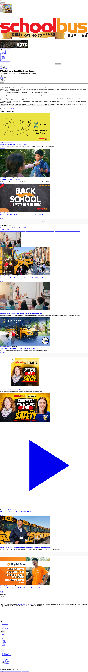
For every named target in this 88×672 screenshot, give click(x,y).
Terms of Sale (11, 671)
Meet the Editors (5, 654)
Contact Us (4, 657)
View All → (2, 592)
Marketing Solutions (5, 663)
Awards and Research (5, 646)
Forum (3, 645)
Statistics (3, 641)
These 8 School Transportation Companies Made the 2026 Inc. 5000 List (19, 348)
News (8, 0)
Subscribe (2, 67)
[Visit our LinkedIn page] (1, 596)
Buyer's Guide (4, 647)
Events (3, 643)
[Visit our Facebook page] (0, 596)
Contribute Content (5, 656)
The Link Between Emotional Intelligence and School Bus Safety (17, 389)
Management (2, 57)
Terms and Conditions (6, 661)
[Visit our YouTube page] (3, 596)
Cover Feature (4, 0)
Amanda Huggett (8, 346)
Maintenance (2, 55)
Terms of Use (7, 671)
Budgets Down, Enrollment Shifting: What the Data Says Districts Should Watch (21, 313)
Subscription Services (5, 653)
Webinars (3, 644)
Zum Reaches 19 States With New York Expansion (13, 144)
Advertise (4, 658)
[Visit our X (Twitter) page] (2, 596)
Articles (10, 0)
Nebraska (9, 108)
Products (3, 638)
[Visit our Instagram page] (5, 596)
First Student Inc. (5, 108)
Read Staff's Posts (3, 78)
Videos (3, 636)
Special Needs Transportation (5, 61)
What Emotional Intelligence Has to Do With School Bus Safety (16, 511)
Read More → (2, 148)
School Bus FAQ (5, 659)
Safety (1, 59)
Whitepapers (4, 642)
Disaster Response (3, 53)
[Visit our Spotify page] (6, 596)
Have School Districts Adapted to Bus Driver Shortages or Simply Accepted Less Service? (23, 587)
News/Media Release (9, 142)
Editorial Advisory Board (6, 655)
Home (1, 68)
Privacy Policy (4, 660)
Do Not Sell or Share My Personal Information (21, 671)
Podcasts (3, 640)
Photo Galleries (4, 637)
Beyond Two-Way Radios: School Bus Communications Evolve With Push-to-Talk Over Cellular (25, 547)
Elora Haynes (8, 585)
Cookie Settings (5, 662)
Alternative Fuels (3, 51)
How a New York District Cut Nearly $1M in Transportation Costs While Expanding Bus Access (25, 277)
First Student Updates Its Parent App (10, 179)
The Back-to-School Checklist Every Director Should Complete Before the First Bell (22, 215)
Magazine (4, 639)
